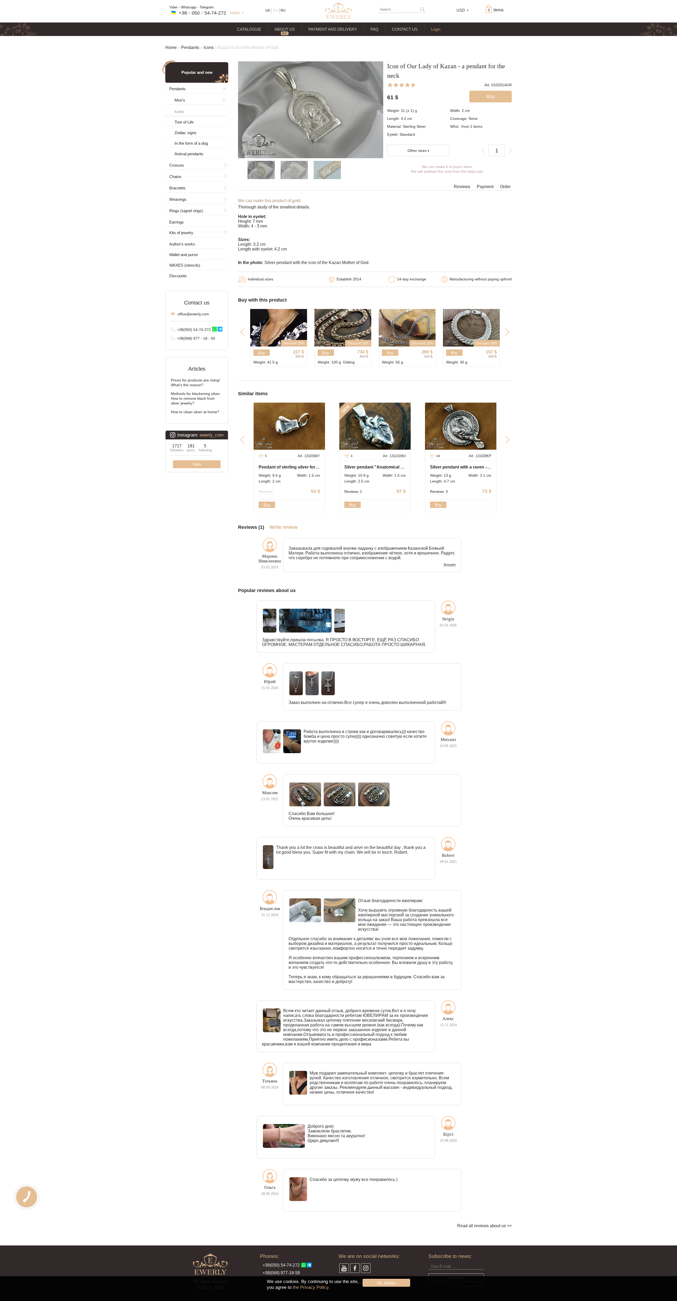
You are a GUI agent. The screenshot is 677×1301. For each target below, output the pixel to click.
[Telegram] (220, 329)
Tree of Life (184, 122)
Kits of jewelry (181, 232)
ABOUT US (285, 29)
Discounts (178, 276)
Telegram (207, 7)
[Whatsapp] (214, 329)
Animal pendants (189, 154)
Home (171, 47)
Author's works (182, 244)
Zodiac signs (185, 132)
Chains (175, 176)
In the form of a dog (191, 143)
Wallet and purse (183, 254)
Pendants (190, 47)
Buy (261, 353)
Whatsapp (188, 7)
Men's (180, 100)
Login (435, 29)
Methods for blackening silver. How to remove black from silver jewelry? (196, 398)
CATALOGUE (249, 29)
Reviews (462, 186)
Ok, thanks (386, 1283)
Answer (449, 565)
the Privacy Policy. (311, 1287)
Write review (283, 527)
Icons (209, 47)
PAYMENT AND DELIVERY (332, 29)
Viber (173, 7)
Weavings (177, 199)
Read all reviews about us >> (484, 1225)
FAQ (374, 29)
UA (267, 10)
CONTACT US (405, 29)
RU (283, 10)
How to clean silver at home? (195, 412)
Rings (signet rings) (186, 210)
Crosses (176, 165)
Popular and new (197, 72)
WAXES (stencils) (184, 265)
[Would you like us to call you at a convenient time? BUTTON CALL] (26, 1197)
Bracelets (177, 188)
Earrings (176, 222)
